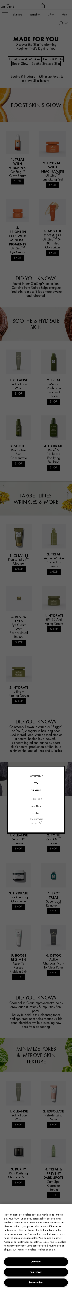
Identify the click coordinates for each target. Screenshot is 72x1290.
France (40, 819)
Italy (36, 819)
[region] (36, 1247)
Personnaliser (36, 1282)
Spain (32, 819)
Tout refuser (36, 1272)
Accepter (36, 1261)
